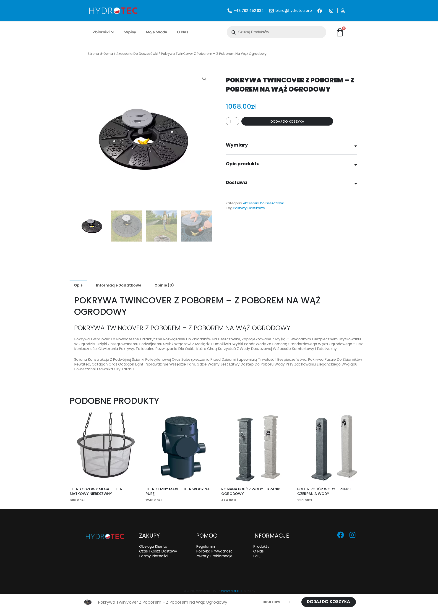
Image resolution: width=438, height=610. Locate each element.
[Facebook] (340, 534)
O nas (258, 551)
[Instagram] (352, 534)
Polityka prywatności (214, 551)
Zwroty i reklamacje (214, 556)
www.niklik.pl (232, 591)
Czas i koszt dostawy (158, 551)
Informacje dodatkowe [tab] (118, 285)
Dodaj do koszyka (287, 121)
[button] (204, 79)
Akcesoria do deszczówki (137, 53)
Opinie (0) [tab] (164, 285)
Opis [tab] (78, 285)
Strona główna (100, 53)
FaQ (257, 556)
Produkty (261, 546)
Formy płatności (153, 556)
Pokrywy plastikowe (249, 208)
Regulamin (205, 546)
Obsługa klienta (153, 546)
